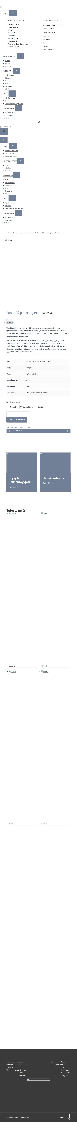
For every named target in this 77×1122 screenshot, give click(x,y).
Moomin (6, 118)
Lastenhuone (10, 81)
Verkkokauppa (9, 115)
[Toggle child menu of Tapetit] (13, 13)
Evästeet (62, 1117)
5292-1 (12, 666)
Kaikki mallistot (13, 47)
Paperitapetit (12, 41)
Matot (7, 61)
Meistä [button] (6, 94)
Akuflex (8, 63)
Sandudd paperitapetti (23, 312)
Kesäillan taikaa (13, 24)
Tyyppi (13, 407)
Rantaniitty (12, 35)
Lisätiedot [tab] (10, 322)
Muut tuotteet (10, 56)
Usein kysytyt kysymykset (14, 103)
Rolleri (10, 30)
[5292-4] (38, 273)
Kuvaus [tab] (9, 320)
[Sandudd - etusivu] (10, 8)
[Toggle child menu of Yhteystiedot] (18, 108)
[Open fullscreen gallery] (70, 304)
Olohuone (8, 78)
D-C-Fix (8, 66)
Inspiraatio (8, 71)
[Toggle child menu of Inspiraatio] (16, 71)
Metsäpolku (12, 33)
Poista (40, 407)
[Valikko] (4, 131)
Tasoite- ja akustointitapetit (18, 44)
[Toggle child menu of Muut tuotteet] (20, 56)
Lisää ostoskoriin (17, 420)
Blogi (7, 89)
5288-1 (12, 824)
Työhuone (8, 86)
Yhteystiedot (9, 108)
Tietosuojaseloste (24, 1117)
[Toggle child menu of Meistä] (12, 93)
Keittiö (7, 83)
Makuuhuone (9, 75)
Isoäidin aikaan (13, 38)
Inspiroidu (21, 1062)
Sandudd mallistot (11, 150)
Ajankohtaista (10, 98)
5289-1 (44, 824)
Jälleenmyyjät (10, 112)
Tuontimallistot (11, 153)
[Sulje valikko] (4, 140)
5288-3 (44, 666)
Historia (8, 101)
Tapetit (6, 13)
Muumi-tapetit (13, 27)
